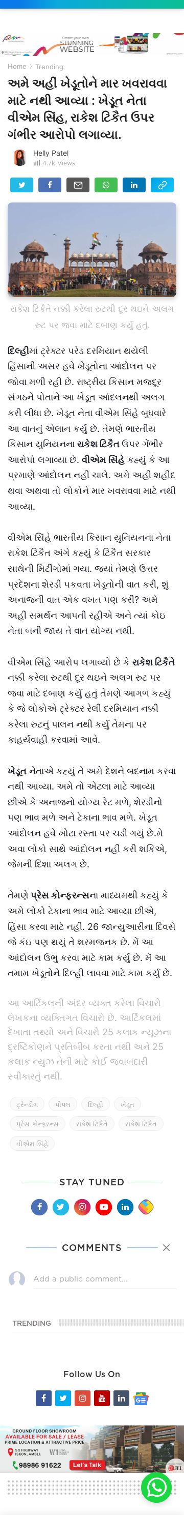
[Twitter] (60, 1207)
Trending (49, 67)
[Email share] (77, 185)
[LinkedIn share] (134, 185)
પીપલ (63, 1104)
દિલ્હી (95, 1104)
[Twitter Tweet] (21, 185)
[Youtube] (103, 1207)
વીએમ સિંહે (32, 1144)
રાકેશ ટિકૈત (141, 1124)
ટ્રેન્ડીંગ (27, 1104)
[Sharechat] (145, 1207)
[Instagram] (82, 1207)
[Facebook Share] (49, 185)
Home (17, 66)
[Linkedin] (125, 1207)
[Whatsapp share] (106, 185)
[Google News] (141, 1398)
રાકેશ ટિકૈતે (92, 1124)
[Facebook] (39, 1207)
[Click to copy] (162, 185)
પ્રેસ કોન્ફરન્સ (37, 1124)
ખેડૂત (127, 1104)
